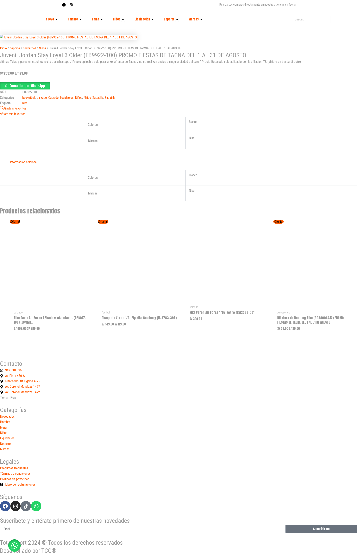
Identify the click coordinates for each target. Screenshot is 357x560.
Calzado (53, 98)
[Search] (336, 19)
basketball (29, 48)
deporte (15, 48)
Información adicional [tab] (23, 162)
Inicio (3, 48)
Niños (42, 48)
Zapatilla (97, 98)
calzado (42, 98)
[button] (25, 86)
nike (24, 103)
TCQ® (48, 550)
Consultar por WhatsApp (27, 85)
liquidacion (67, 98)
